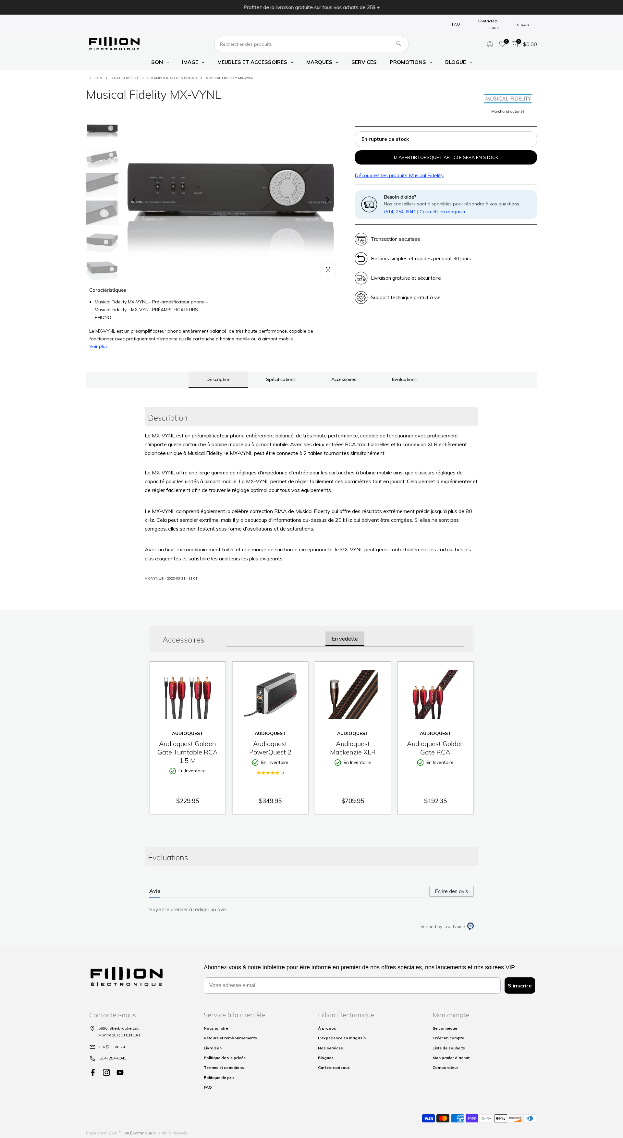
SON (98, 78)
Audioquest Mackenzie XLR (353, 748)
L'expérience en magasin (342, 1037)
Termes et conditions (224, 1067)
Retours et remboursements (230, 1037)
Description (218, 379)
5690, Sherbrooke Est (118, 1028)
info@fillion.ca (111, 1046)
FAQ (456, 24)
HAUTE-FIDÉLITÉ (125, 78)
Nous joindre (216, 1028)
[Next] (327, 200)
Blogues (326, 1057)
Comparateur (445, 1067)
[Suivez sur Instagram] (106, 1072)
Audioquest (187, 733)
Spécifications (281, 379)
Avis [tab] (154, 890)
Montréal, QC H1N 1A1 (119, 1035)
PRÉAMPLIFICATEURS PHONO (172, 78)
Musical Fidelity (399, 175)
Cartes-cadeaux (334, 1067)
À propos (327, 1028)
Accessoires (343, 379)
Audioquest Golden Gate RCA (435, 748)
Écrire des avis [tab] (451, 891)
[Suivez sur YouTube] (120, 1072)
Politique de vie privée (225, 1057)
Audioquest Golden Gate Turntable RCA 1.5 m (187, 752)
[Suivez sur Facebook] (92, 1072)
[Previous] (135, 200)
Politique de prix (219, 1077)
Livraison (213, 1048)
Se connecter (445, 1028)
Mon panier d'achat (451, 1057)
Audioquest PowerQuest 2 (270, 748)
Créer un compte (448, 1037)
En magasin (452, 211)
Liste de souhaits (449, 1048)
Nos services (330, 1048)
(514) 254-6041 (400, 211)
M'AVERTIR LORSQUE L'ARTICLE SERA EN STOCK (446, 157)
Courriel (428, 211)
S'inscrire (520, 985)
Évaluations (404, 379)
